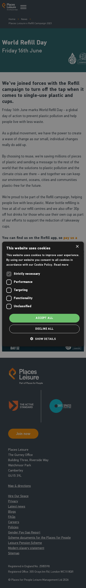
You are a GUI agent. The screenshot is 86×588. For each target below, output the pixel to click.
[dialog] (43, 293)
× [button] (77, 246)
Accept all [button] (44, 318)
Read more (61, 264)
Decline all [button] (44, 329)
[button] (43, 338)
